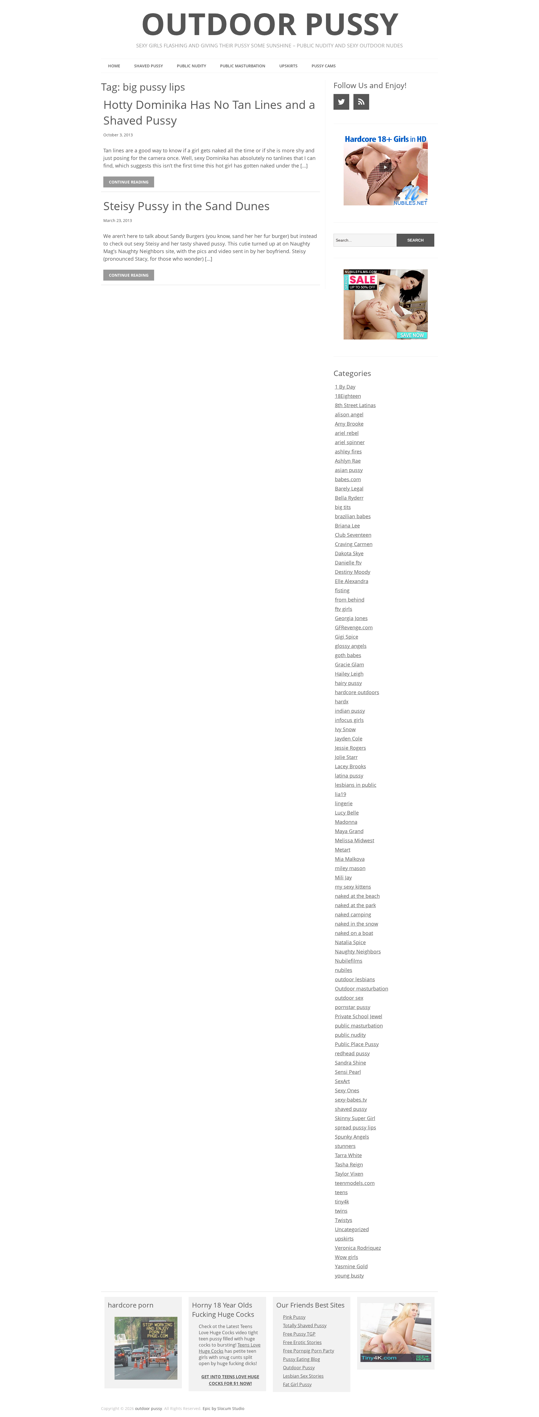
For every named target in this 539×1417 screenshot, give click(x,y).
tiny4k (342, 1201)
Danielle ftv (348, 562)
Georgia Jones (351, 618)
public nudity (191, 65)
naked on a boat (354, 933)
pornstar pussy (352, 1007)
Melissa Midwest (354, 840)
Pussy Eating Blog (301, 1359)
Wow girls (346, 1257)
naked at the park (355, 905)
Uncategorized (352, 1229)
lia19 (340, 794)
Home (114, 65)
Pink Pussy (294, 1317)
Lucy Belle (347, 812)
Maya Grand (349, 831)
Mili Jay (343, 877)
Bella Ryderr (349, 497)
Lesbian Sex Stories (303, 1376)
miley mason (350, 868)
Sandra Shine (350, 1062)
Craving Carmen (354, 544)
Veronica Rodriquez (358, 1247)
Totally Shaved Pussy (304, 1325)
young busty (349, 1275)
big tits (343, 507)
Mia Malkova (350, 859)
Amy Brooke (349, 423)
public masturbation (242, 65)
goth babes (348, 655)
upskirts (288, 65)
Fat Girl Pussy (297, 1384)
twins (341, 1210)
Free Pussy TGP (299, 1334)
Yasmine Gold (351, 1266)
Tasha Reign (349, 1164)
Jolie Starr (346, 757)
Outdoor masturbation (361, 988)
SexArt (342, 1081)
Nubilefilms (348, 960)
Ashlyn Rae (348, 460)
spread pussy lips (355, 1127)
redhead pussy (352, 1053)
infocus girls (349, 720)
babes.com (348, 479)
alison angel (349, 414)
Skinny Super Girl (355, 1118)
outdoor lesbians (355, 979)
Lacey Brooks (350, 766)
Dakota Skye (349, 553)
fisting (342, 590)
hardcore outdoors (357, 692)
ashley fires (348, 451)
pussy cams (324, 65)
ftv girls (343, 609)
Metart (342, 849)
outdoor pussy (269, 23)
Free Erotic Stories (302, 1342)
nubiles (343, 970)
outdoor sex (349, 997)
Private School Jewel (358, 1016)
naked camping (353, 914)
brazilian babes (353, 516)
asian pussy (349, 470)
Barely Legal (349, 488)
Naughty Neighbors (358, 951)
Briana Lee (347, 525)
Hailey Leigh (349, 673)
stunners (345, 1146)
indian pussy (350, 710)
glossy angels (351, 646)
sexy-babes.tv (351, 1099)
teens (341, 1192)
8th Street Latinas (355, 405)
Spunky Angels (352, 1136)
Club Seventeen (353, 534)
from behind (349, 599)
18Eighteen (348, 396)
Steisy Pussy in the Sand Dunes (186, 206)
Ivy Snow (345, 729)
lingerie (344, 803)
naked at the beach (357, 896)
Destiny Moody (352, 571)
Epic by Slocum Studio (223, 1408)
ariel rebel (347, 433)
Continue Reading (129, 182)
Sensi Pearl (348, 1072)
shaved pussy (148, 65)
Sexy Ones (347, 1090)
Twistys (343, 1220)
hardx (341, 701)
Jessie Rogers (350, 747)
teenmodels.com (355, 1183)
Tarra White (348, 1155)
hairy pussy (348, 683)
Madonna (346, 821)
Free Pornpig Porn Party (308, 1351)
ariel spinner (350, 442)
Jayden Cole (348, 738)
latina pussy (349, 775)
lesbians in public (355, 784)
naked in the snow (356, 923)
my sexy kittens (353, 886)
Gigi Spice (346, 636)
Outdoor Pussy (299, 1368)
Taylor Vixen (349, 1173)
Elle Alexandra (351, 581)
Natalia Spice (350, 942)
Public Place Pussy (357, 1044)
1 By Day (345, 386)
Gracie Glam (349, 664)
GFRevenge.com (354, 627)
